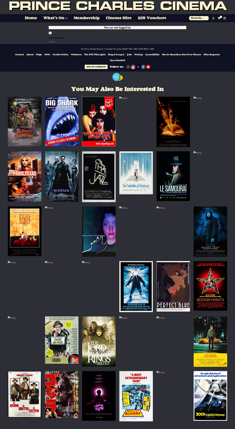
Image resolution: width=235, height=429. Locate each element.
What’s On (53, 18)
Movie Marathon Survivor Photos (181, 55)
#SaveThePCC (117, 60)
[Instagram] (133, 67)
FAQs (39, 55)
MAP (152, 49)
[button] (55, 18)
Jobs (129, 55)
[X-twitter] (138, 67)
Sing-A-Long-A (116, 55)
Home (31, 18)
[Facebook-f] (143, 67)
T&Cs (47, 55)
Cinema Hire (119, 18)
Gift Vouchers (152, 18)
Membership (87, 18)
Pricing (138, 55)
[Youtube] (148, 67)
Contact (19, 55)
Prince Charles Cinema (118, 7)
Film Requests (212, 55)
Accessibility (152, 55)
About (30, 55)
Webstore (76, 55)
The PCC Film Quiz (95, 55)
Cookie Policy (61, 55)
